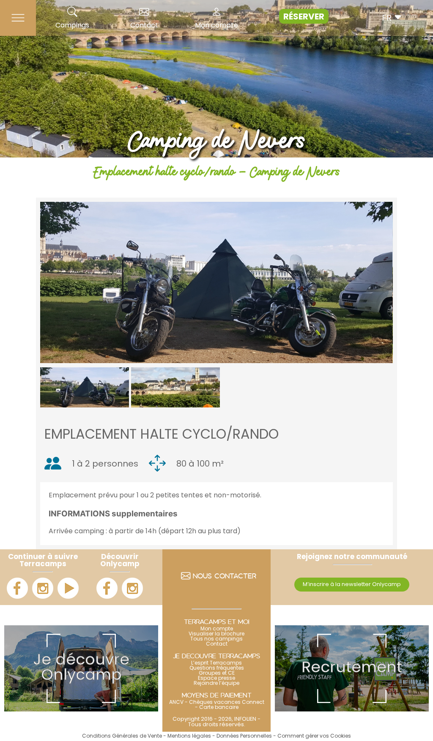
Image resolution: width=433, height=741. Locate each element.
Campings (72, 25)
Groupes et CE (217, 673)
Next (405, 282)
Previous (27, 282)
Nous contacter (224, 577)
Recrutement (351, 668)
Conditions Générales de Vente (122, 736)
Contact (144, 25)
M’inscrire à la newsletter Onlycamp (352, 584)
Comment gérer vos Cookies (314, 736)
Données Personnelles (244, 736)
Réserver (303, 17)
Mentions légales (189, 736)
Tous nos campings (216, 639)
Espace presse (216, 678)
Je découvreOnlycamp (81, 668)
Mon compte (216, 25)
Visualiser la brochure (216, 634)
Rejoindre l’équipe (216, 683)
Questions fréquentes (216, 668)
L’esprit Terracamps (216, 663)
